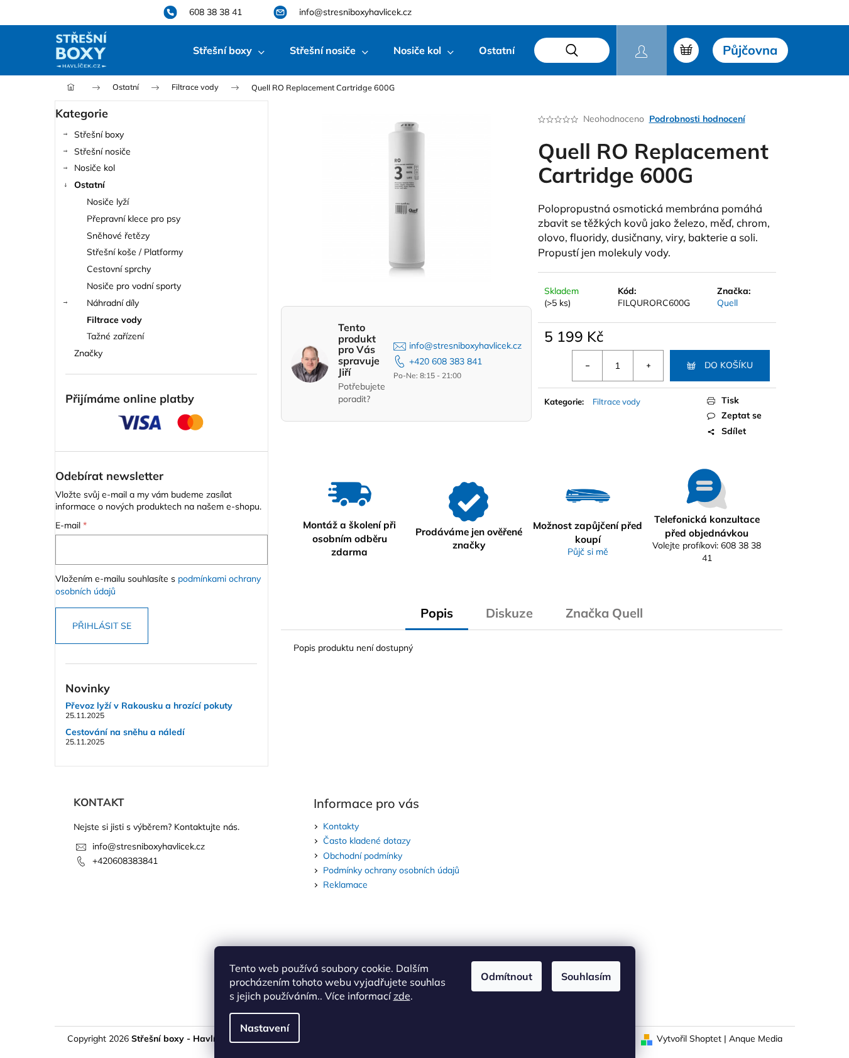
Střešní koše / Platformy (135, 252)
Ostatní (89, 184)
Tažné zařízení (115, 336)
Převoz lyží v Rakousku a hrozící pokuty (149, 706)
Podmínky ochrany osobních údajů (391, 870)
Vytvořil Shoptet (689, 1038)
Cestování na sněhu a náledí (125, 732)
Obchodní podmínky (362, 855)
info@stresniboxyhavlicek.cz (465, 345)
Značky (88, 353)
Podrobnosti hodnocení (697, 118)
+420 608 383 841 (445, 361)
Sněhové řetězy (118, 235)
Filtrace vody (114, 319)
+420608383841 (125, 860)
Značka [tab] (604, 613)
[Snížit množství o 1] (587, 366)
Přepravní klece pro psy (133, 218)
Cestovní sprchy (119, 269)
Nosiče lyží (108, 201)
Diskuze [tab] (509, 613)
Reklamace (345, 884)
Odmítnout (506, 976)
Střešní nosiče (102, 151)
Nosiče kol (94, 167)
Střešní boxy (99, 134)
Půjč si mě (587, 551)
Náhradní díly (113, 302)
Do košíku (728, 365)
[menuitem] (228, 50)
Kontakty (341, 826)
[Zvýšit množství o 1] (648, 366)
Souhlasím (586, 976)
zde (401, 996)
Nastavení (264, 1028)
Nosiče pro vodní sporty (134, 286)
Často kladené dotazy (366, 840)
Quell (727, 302)
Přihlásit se (101, 625)
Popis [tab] (436, 613)
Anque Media (755, 1038)
